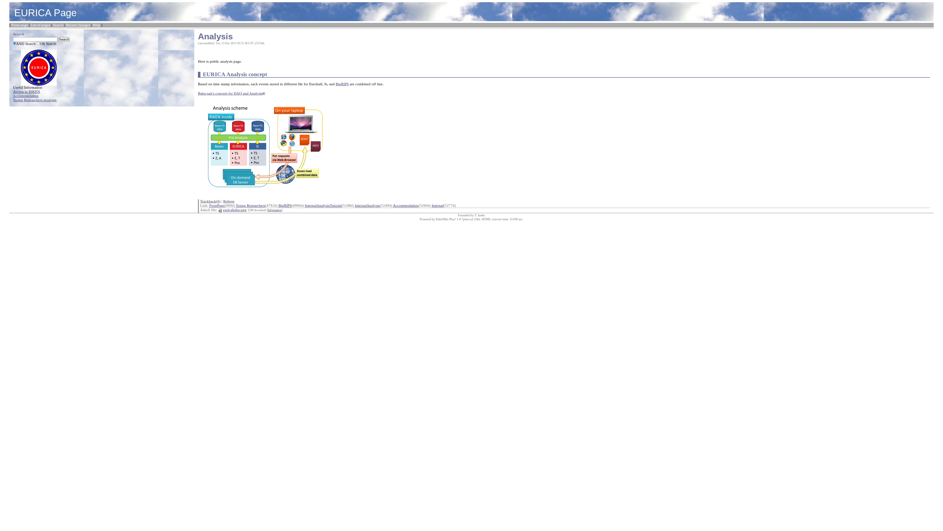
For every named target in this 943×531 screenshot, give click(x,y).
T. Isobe (480, 215)
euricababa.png (235, 210)
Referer (229, 201)
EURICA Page (45, 12)
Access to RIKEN (26, 92)
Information (274, 210)
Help (96, 25)
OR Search (48, 44)
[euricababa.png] (265, 144)
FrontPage (217, 205)
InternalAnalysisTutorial (323, 205)
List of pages (40, 25)
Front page (20, 25)
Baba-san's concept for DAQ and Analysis (230, 93)
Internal (438, 205)
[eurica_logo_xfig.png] (39, 67)
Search (58, 25)
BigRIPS (342, 84)
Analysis (215, 36)
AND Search (26, 44)
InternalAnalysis (367, 205)
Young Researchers (250, 205)
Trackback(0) (210, 201)
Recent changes (78, 25)
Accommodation (405, 205)
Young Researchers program (34, 100)
